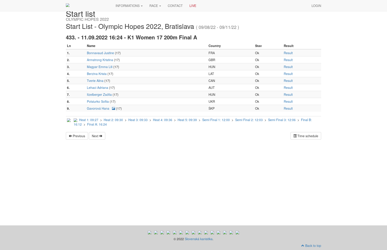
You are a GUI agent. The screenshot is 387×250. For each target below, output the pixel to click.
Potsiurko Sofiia (98, 101)
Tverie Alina (95, 80)
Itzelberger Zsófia (100, 94)
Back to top (312, 245)
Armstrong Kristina (100, 60)
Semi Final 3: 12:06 (282, 120)
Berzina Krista (97, 73)
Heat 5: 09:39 (188, 120)
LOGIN (316, 5)
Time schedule (307, 136)
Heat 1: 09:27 (89, 120)
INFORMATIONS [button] (128, 5)
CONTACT (175, 5)
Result (288, 53)
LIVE (192, 5)
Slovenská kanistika (199, 239)
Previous (78, 136)
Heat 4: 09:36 (163, 120)
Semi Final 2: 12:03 (249, 120)
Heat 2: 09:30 (114, 120)
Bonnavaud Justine (101, 53)
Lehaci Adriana (98, 87)
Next (95, 136)
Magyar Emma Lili (100, 66)
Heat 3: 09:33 (138, 120)
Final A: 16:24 (97, 124)
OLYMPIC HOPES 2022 (87, 5)
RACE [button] (154, 5)
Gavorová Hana (98, 108)
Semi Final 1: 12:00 (216, 120)
